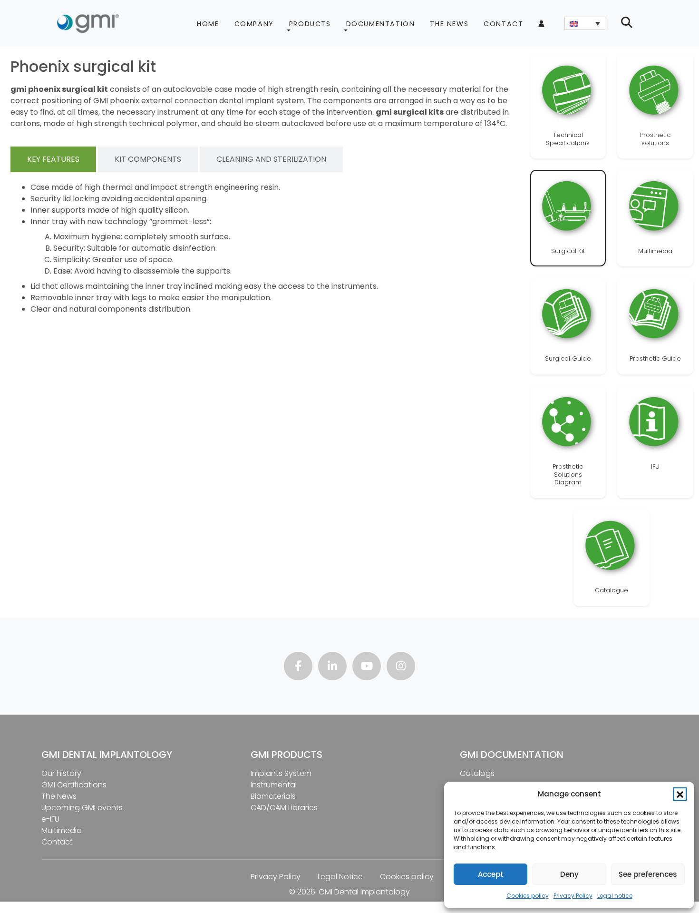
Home (208, 24)
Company (254, 24)
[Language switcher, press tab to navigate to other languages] (584, 23)
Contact (503, 24)
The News (449, 24)
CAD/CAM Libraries (284, 807)
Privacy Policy (572, 896)
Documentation (380, 24)
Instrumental (274, 784)
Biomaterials (273, 796)
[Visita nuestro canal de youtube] (366, 667)
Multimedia (61, 830)
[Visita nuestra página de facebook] (298, 667)
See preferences (648, 874)
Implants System (281, 773)
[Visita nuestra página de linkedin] (332, 667)
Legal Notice (340, 876)
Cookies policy (527, 896)
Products (310, 24)
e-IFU (50, 819)
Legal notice (614, 896)
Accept (491, 874)
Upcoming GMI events (82, 807)
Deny (569, 874)
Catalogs (477, 773)
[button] (680, 794)
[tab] (53, 159)
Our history (61, 773)
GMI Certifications (74, 784)
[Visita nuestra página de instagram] (401, 667)
